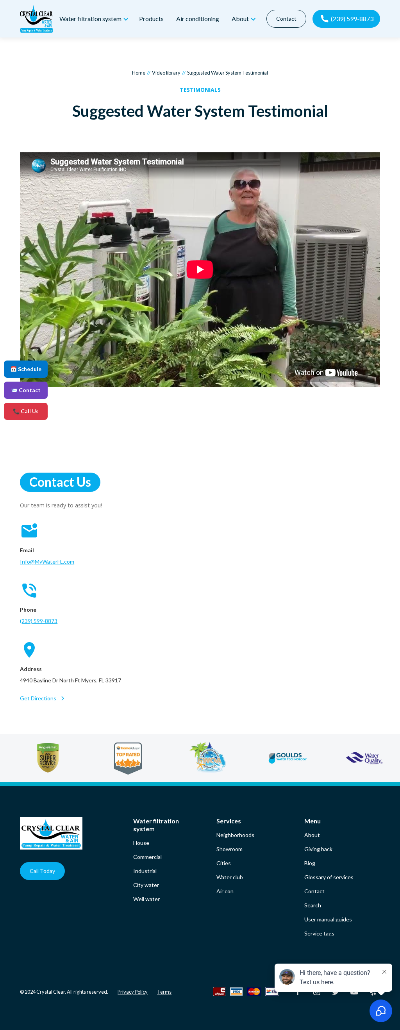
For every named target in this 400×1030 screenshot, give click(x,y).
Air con (225, 891)
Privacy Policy (133, 992)
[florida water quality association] (226, 758)
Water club (229, 877)
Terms (164, 992)
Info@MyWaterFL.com (47, 561)
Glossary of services (329, 877)
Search (312, 905)
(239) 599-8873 (38, 621)
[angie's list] (65, 758)
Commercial (147, 856)
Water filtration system (156, 824)
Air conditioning (197, 18)
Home (138, 73)
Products (151, 18)
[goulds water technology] (306, 758)
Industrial (145, 871)
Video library (166, 73)
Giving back (318, 849)
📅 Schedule (25, 369)
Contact (286, 18)
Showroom (229, 849)
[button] (93, 19)
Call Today (42, 871)
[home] (36, 19)
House (141, 842)
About (312, 835)
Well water (146, 899)
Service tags (319, 933)
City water (146, 885)
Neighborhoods (235, 835)
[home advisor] (145, 758)
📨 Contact (26, 390)
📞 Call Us (26, 411)
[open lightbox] (200, 270)
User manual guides (328, 919)
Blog (309, 863)
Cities (223, 863)
